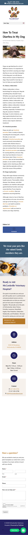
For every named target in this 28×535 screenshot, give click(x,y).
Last (16, 474)
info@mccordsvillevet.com (15, 393)
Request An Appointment (10, 321)
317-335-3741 (14, 2)
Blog (7, 43)
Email (4, 477)
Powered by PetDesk (17, 525)
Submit (5, 512)
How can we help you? (9, 490)
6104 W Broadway (14, 345)
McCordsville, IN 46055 (14, 347)
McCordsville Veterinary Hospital (12, 40)
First (3, 474)
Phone (4, 483)
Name (4, 469)
